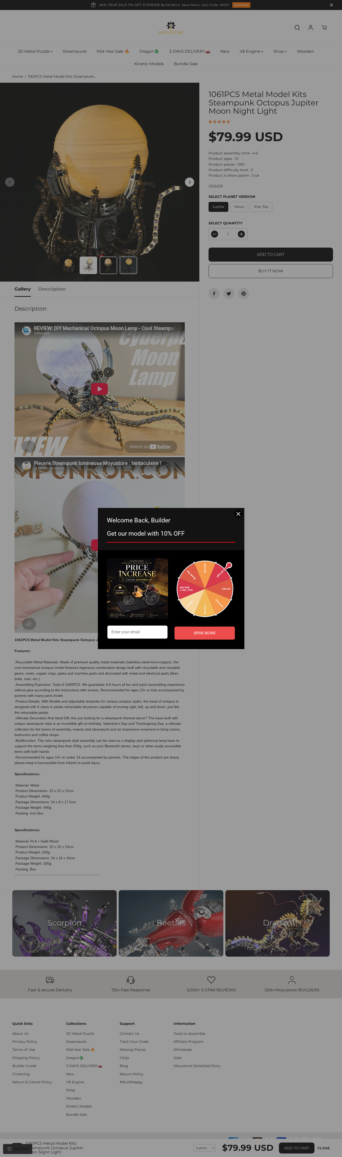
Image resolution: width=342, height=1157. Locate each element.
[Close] (238, 514)
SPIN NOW (205, 633)
